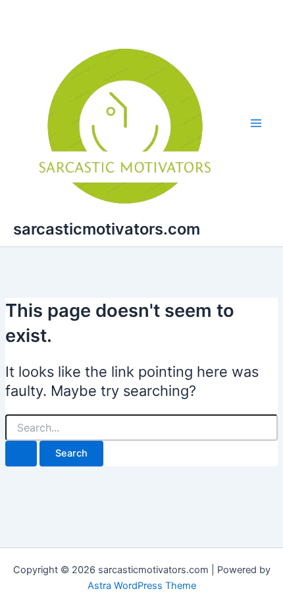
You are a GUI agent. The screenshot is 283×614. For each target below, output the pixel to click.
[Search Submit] (21, 453)
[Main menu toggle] (256, 123)
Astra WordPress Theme (142, 586)
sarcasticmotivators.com (106, 228)
